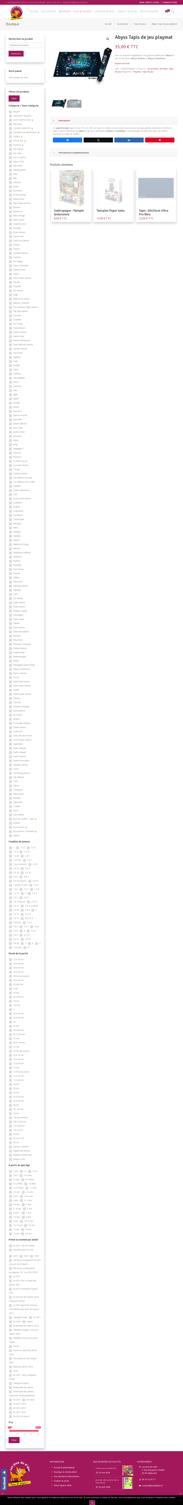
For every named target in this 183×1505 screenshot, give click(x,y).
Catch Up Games (21, 240)
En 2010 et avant (21, 1416)
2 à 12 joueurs (31, 905)
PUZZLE (17, 144)
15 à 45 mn (18, 1080)
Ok (92, 1502)
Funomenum (19, 328)
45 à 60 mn (18, 1030)
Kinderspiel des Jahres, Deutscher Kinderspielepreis (22, 1393)
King (15, 444)
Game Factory (19, 332)
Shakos (16, 719)
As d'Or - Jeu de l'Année (24, 1245)
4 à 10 (27, 934)
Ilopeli (16, 398)
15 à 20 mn (18, 959)
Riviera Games (20, 673)
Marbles (17, 536)
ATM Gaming (19, 194)
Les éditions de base (22, 477)
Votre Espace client (62, 1485)
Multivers (17, 556)
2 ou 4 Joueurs (20, 864)
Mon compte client (150, 2)
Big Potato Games (21, 203)
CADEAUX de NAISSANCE (25, 132)
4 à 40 (16, 943)
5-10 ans (28, 1175)
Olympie (17, 590)
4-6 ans (16, 1204)
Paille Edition (19, 602)
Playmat (137, 71)
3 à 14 (16, 918)
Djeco (16, 273)
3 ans (15, 1196)
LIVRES (16, 136)
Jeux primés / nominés (23, 831)
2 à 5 (15, 897)
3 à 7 (26, 926)
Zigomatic (18, 802)
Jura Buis (17, 436)
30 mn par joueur (21, 976)
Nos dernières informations (66, 1476)
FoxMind (17, 319)
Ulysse (16, 785)
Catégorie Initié (20, 1317)
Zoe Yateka (18, 814)
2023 (26, 1256)
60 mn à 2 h (18, 1138)
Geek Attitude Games (23, 344)
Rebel (15, 660)
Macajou (17, 523)
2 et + (27, 855)
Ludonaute (18, 511)
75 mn (16, 1038)
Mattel (16, 540)
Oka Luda (17, 581)
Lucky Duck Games (22, 498)
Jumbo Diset (19, 432)
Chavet (16, 244)
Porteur (16, 823)
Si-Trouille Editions (21, 723)
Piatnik (16, 623)
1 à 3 (33, 847)
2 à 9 (35, 864)
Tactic (16, 768)
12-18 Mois (18, 1187)
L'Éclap (16, 469)
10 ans (31, 1225)
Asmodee (17, 190)
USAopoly (17, 789)
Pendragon (18, 615)
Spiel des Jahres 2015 (23, 1366)
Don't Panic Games (22, 278)
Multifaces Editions (22, 552)
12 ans (16, 1229)
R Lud (16, 677)
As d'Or (16, 1276)
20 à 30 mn (18, 1013)
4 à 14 (35, 880)
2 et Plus (17, 860)
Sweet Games (19, 756)
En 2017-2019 (19, 1403)
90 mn (16, 1142)
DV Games (18, 290)
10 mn (16, 1046)
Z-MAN (16, 806)
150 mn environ (20, 1117)
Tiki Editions (18, 777)
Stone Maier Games (22, 739)
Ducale (16, 282)
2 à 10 (34, 901)
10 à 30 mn (18, 1063)
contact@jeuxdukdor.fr (76, 2)
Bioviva (16, 207)
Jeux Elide (17, 419)
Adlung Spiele (19, 169)
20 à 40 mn (18, 963)
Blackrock (17, 211)
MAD (15, 527)
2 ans (15, 1171)
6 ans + (16, 1212)
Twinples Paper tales (111, 210)
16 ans (16, 1233)
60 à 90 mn (18, 996)
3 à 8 (36, 926)
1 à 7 (26, 889)
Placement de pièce (22, 115)
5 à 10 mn (18, 1130)
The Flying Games (21, 773)
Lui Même (18, 515)
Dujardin (17, 286)
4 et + (26, 876)
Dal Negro (18, 261)
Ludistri (16, 506)
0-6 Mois (30, 1179)
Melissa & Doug (20, 544)
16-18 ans (17, 1225)
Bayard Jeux (18, 199)
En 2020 (30, 1399)
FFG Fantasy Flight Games (25, 307)
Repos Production (21, 669)
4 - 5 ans (28, 1200)
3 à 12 (28, 914)
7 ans (28, 1212)
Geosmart (18, 352)
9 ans (15, 1221)
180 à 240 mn (19, 1121)
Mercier (16, 548)
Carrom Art (18, 236)
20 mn (16, 1084)
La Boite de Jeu (20, 461)
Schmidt (17, 702)
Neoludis (17, 565)
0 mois (16, 1179)
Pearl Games (19, 606)
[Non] (179, 1500)
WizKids (16, 798)
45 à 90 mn (18, 980)
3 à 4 (27, 868)
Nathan (16, 560)
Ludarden (17, 502)
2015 (15, 1256)
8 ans (28, 1217)
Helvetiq (17, 373)
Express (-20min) (21, 1146)
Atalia (15, 186)
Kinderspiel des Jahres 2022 (26, 1325)
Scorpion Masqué (21, 706)
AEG (15, 174)
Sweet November (21, 760)
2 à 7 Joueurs (19, 901)
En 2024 (17, 1321)
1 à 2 (22, 847)
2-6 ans (29, 1192)
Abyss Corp (18, 161)
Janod (16, 407)
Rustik (16, 689)
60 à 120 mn (19, 1034)
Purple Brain (19, 652)
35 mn (16, 1026)
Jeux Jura (17, 411)
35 (14, 1021)
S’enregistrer (170, 2)
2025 (36, 1256)
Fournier (17, 315)
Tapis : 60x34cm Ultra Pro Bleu (153, 212)
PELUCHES (18, 140)
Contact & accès (61, 1480)
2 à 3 (29, 860)
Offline (16, 577)
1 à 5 (36, 885)
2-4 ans (16, 1192)
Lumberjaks (18, 519)
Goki (15, 361)
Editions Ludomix (21, 303)
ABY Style (17, 165)
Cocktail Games (20, 253)
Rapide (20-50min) (21, 1150)
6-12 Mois (18, 1183)
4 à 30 (28, 939)
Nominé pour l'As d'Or (23, 1249)
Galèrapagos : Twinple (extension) (69, 212)
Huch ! (16, 382)
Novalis (16, 573)
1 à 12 (27, 851)
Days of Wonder (20, 265)
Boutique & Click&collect (65, 1472)
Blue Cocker (18, 219)
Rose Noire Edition (22, 685)
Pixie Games (19, 627)
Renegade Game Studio (24, 664)
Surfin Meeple (19, 752)
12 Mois (32, 1183)
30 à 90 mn (18, 971)
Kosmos (17, 452)
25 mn (16, 1088)
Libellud (16, 486)
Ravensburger (19, 656)
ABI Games (18, 149)
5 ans (28, 1204)
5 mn (15, 988)
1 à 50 (16, 855)
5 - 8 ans (17, 1208)
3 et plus (17, 922)
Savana (16, 698)
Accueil (108, 24)
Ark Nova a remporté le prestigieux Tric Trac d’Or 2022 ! (23, 1270)
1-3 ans (33, 1187)
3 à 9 (15, 930)
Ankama (17, 182)
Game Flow (18, 336)
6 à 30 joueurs (20, 880)
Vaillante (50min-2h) (22, 1155)
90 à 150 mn (19, 1042)
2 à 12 (16, 905)
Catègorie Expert (21, 1383)
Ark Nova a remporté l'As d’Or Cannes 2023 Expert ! (25, 1262)
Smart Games (19, 727)
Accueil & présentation (64, 1467)
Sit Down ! (18, 714)
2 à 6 (26, 897)
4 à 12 (16, 939)
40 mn (16, 1105)
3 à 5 (29, 922)
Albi (15, 178)
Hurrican (17, 386)
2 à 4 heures (19, 1125)
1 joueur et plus (20, 885)
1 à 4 (15, 851)
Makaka (17, 531)
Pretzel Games (20, 648)
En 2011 (37, 1317)
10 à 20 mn (18, 1059)
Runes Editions (20, 423)
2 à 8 (27, 910)
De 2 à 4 (29, 918)
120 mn (16, 1005)
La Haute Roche (20, 465)
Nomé (16, 1346)
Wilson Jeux (18, 793)
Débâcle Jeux (19, 269)
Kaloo (16, 440)
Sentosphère (19, 710)
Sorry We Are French (22, 735)
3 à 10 (16, 914)
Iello (15, 390)
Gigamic (17, 357)
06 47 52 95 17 (55, 2)
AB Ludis (17, 153)
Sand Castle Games (22, 694)
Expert (30, 1321)
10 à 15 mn (18, 1055)
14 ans (28, 1229)
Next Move (18, 569)
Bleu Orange (19, 215)
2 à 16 (16, 868)
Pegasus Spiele (20, 610)
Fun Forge (18, 323)
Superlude (17, 744)
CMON (16, 248)
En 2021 (17, 1399)
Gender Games (20, 348)
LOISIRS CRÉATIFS (21, 128)
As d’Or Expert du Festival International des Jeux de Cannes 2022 (24, 1309)
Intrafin (16, 402)
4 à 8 (33, 930)
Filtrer (14, 98)
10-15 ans (28, 1221)
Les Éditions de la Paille (24, 481)
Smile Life (17, 731)
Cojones (17, 257)
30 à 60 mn (18, 1100)
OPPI (15, 594)
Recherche (16, 53)
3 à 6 (15, 926)
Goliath (16, 365)
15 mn (16, 1067)
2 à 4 (34, 893)
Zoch (15, 810)
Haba (15, 369)
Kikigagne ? (18, 448)
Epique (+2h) (19, 1159)
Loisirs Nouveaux (21, 490)
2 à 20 (16, 910)
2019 (15, 1370)
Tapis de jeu (147, 71)
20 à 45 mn (18, 967)
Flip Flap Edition (20, 311)
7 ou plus (17, 947)
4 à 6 (15, 876)
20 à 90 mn (18, 1017)
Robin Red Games (21, 681)
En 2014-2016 (19, 1408)
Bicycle (16, 111)
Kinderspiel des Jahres (23, 1387)
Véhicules (17, 124)
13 (25, 1171)
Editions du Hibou (21, 298)
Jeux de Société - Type (23, 818)
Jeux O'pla (17, 427)
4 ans (15, 1200)
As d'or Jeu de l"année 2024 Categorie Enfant (24, 1299)
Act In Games (19, 157)
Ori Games (18, 598)
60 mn (16, 1134)
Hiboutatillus (19, 377)
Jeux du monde (20, 415)
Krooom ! (17, 456)
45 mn (16, 1113)
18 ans (28, 1233)
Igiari (15, 394)
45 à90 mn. (18, 984)
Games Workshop (21, 340)
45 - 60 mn (18, 1109)
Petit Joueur (18, 619)
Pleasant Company (22, 644)
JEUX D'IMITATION (22, 119)
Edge (15, 294)
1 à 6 (15, 889)
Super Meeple (19, 748)
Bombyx (163, 68)
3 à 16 (16, 872)
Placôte (16, 635)
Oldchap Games (20, 585)
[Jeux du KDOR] (17, 13)
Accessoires (122, 24)
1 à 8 (36, 889)
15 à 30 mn (18, 1075)
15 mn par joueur (21, 1071)
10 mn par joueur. (21, 1051)
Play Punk (17, 640)
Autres (16, 835)
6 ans (29, 1208)
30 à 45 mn (18, 1096)
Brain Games (19, 232)
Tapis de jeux (140, 24)
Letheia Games (20, 473)
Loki (15, 494)
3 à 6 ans (28, 1196)
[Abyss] (180, 1493)
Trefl (15, 781)
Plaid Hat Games (21, 631)
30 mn (16, 1092)
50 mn (16, 992)
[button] (107, 39)
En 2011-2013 (19, 1412)
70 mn (16, 1001)
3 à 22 (28, 872)
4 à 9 (15, 934)
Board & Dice (19, 224)
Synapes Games (20, 764)
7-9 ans (16, 1217)
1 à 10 (16, 893)
